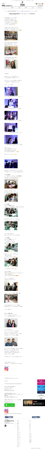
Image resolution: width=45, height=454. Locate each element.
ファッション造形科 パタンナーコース (18, 435)
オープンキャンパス (30, 423)
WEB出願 (41, 392)
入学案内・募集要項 (18, 428)
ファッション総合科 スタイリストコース (18, 443)
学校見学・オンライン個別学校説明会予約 (41, 389)
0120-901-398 (41, 395)
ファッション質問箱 (41, 398)
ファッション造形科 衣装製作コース (18, 437)
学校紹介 (18, 420)
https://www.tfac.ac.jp (40, 5)
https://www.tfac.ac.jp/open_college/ (9, 390)
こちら (15, 356)
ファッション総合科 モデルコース (18, 445)
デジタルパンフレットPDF (41, 383)
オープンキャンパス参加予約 (41, 386)
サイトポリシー (30, 432)
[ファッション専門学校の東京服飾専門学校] (8, 5)
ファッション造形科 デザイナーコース (18, 432)
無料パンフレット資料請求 (41, 381)
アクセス (18, 429)
